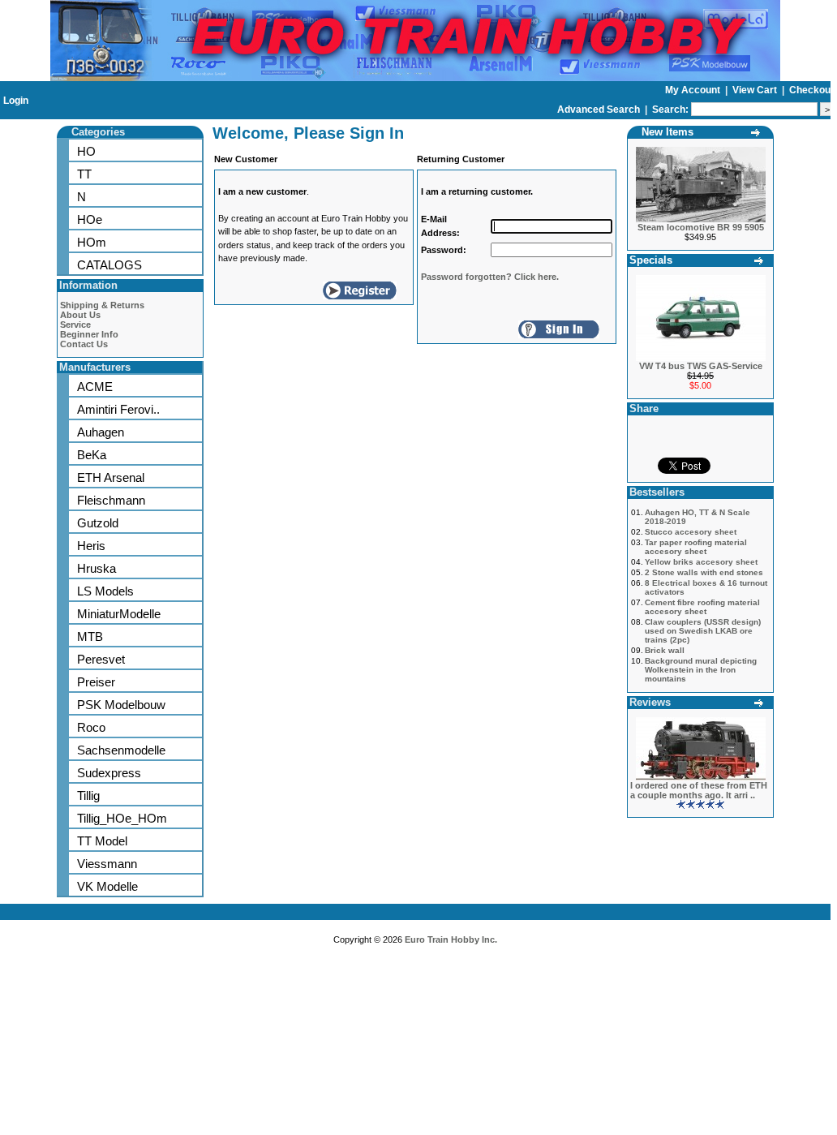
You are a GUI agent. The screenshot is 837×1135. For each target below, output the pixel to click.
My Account (694, 90)
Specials (650, 260)
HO (86, 151)
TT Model (102, 841)
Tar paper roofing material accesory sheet (696, 547)
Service (75, 324)
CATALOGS (109, 265)
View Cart (755, 90)
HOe (89, 219)
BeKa (91, 455)
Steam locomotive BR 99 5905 (700, 227)
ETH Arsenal (110, 477)
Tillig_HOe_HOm (122, 818)
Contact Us (84, 344)
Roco (91, 727)
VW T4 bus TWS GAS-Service (700, 366)
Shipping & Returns (102, 305)
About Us (80, 315)
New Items (667, 132)
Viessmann (107, 864)
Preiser (96, 682)
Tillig (88, 795)
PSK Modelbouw (121, 705)
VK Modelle (107, 886)
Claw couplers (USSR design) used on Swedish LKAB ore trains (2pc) (703, 630)
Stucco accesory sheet (690, 531)
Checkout (811, 90)
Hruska (96, 568)
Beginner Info (89, 334)
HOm (91, 242)
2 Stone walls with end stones (704, 572)
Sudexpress (109, 773)
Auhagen (100, 432)
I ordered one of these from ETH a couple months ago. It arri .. (698, 790)
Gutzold (97, 523)
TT (84, 174)
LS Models (105, 591)
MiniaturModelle (119, 614)
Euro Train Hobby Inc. (451, 939)
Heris (91, 545)
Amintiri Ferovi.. (118, 409)
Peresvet (101, 659)
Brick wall (665, 650)
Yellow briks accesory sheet (701, 561)
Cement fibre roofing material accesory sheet (702, 607)
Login (15, 100)
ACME (95, 386)
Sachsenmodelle (121, 750)
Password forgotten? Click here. (490, 277)
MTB (90, 636)
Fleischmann (111, 500)
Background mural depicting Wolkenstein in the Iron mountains (701, 669)
